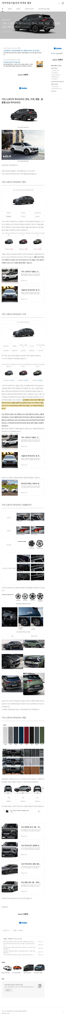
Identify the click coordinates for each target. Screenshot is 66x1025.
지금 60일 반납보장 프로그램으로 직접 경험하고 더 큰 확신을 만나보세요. (22, 53)
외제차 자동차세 (56, 88)
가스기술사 (55, 72)
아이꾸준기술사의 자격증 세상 (16, 3)
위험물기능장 (55, 77)
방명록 (10, 9)
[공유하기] (8, 930)
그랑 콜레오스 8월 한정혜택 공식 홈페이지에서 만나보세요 (21, 50)
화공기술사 (55, 79)
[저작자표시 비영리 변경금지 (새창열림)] (20, 930)
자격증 (54, 68)
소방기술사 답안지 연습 (57, 81)
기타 (53, 91)
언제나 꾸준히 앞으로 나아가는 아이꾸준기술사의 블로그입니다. (19, 987)
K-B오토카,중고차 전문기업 (11, 62)
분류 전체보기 (56, 65)
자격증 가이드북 (29, 9)
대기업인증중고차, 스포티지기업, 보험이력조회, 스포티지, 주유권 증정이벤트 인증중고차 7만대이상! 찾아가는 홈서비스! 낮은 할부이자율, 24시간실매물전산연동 (18, 65)
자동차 (5, 939)
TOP (62, 1011)
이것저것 (10, 939)
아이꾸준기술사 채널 (44, 9)
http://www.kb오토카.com (10, 59)
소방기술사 (55, 70)
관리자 (18, 9)
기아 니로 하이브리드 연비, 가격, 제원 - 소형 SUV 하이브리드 (17, 955)
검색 (59, 3)
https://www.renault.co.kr (10, 48)
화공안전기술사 (56, 75)
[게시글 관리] (10, 930)
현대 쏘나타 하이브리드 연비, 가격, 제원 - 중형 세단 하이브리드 (18, 941)
